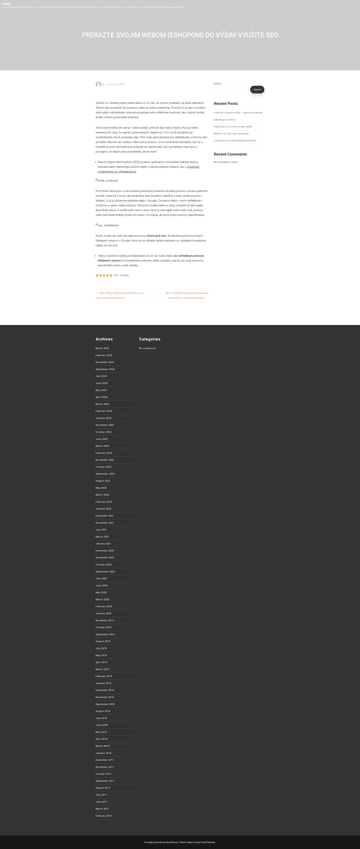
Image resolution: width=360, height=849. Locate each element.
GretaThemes (208, 842)
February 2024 (104, 411)
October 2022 (104, 466)
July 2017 (101, 794)
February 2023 (104, 453)
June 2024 (102, 383)
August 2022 (103, 480)
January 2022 (103, 508)
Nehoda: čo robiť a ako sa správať (231, 133)
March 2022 (102, 494)
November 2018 (105, 697)
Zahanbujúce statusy (224, 119)
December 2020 (105, 550)
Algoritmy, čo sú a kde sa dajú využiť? (233, 126)
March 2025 (102, 348)
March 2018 (102, 746)
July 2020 (101, 578)
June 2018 (102, 725)
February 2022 (104, 501)
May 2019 (101, 655)
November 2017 (105, 767)
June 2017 (102, 801)
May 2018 (101, 732)
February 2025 (104, 355)
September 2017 (105, 780)
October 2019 (104, 627)
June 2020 (102, 585)
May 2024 (101, 390)
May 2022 (101, 487)
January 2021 (103, 543)
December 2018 (105, 690)
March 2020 (102, 599)
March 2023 (102, 445)
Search (217, 83)
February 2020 (104, 606)
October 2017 (104, 773)
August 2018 (103, 711)
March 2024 (102, 404)
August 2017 (103, 787)
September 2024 (105, 369)
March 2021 (102, 536)
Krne (6, 4)
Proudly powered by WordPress (161, 842)
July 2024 (101, 376)
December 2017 (105, 759)
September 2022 (105, 473)
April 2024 (101, 397)
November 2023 (105, 425)
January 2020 (103, 613)
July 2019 (101, 648)
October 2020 (104, 564)
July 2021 (101, 529)
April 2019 (101, 662)
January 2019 (103, 683)
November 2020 (105, 557)
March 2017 (102, 808)
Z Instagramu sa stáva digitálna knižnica (235, 140)
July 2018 (101, 718)
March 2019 (102, 669)
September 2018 (105, 704)
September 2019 (105, 634)
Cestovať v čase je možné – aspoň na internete (238, 112)
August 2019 (103, 641)
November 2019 (105, 620)
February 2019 (104, 676)
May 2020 (101, 592)
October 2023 (104, 432)
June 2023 (102, 439)
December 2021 (105, 515)
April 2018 (101, 739)
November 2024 (105, 362)
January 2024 (103, 418)
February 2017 (104, 815)
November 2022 (105, 459)
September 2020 (105, 571)
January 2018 (103, 753)
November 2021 (105, 522)
